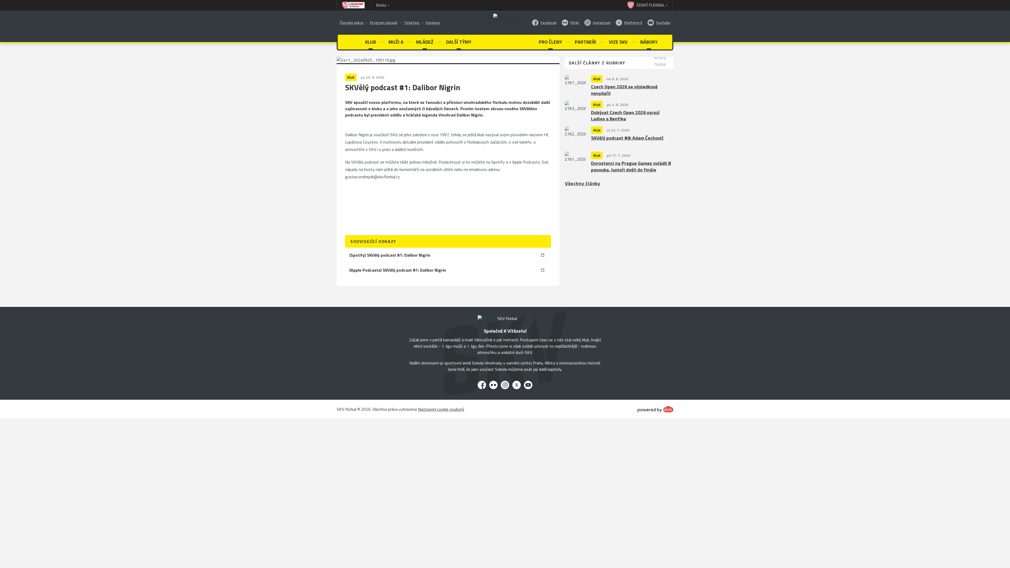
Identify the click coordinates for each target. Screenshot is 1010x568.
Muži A (395, 41)
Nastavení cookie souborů (441, 409)
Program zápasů (383, 22)
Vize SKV (618, 41)
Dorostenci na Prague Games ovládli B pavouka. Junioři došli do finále (631, 166)
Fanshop (433, 22)
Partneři (585, 41)
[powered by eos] (655, 409)
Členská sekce (351, 22)
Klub (596, 79)
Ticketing (411, 22)
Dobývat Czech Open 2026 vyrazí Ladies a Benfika (625, 116)
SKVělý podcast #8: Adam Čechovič (627, 138)
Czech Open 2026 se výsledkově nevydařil (624, 90)
